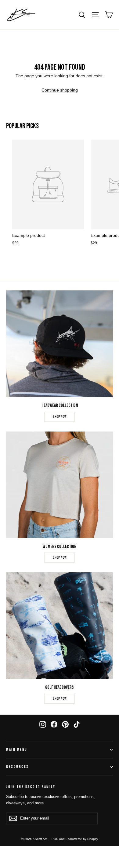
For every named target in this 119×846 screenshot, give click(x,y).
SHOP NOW (60, 416)
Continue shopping (59, 90)
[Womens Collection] (59, 485)
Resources (17, 767)
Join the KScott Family (30, 787)
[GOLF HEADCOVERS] (59, 625)
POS (55, 839)
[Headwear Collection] (59, 343)
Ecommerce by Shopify (82, 839)
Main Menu (16, 749)
